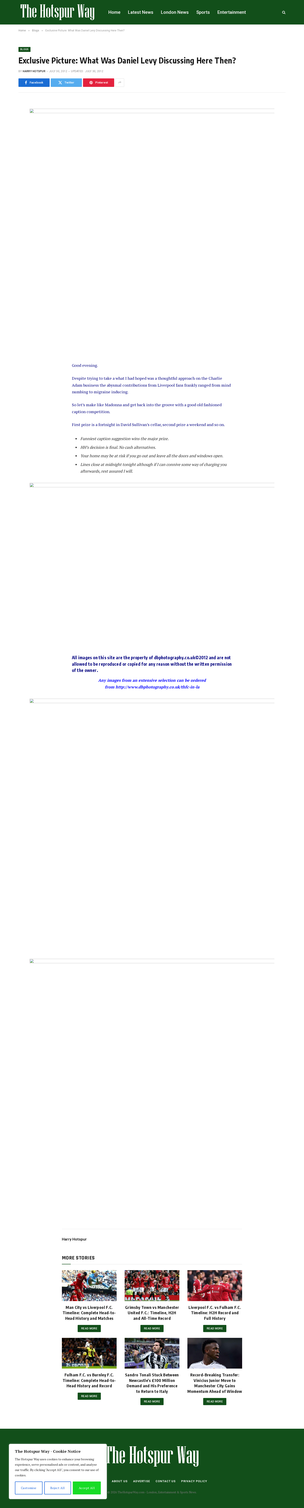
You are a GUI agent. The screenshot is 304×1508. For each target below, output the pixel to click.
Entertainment (231, 12)
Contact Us (166, 1481)
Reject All (57, 1488)
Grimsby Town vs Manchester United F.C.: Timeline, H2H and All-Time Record (152, 1313)
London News (175, 12)
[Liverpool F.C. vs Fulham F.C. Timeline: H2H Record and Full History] (214, 1285)
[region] (58, 1471)
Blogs (24, 49)
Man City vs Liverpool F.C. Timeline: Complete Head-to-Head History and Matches (89, 1313)
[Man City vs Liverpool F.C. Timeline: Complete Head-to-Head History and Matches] (89, 1285)
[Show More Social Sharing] (119, 82)
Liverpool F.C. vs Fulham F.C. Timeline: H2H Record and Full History (214, 1313)
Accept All (87, 1488)
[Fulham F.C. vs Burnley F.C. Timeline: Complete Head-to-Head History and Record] (89, 1353)
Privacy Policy (194, 1481)
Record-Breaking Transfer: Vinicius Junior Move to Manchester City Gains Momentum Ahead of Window (214, 1383)
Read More (89, 1328)
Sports (203, 12)
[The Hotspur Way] (57, 12)
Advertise (141, 1481)
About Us (120, 1481)
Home (114, 12)
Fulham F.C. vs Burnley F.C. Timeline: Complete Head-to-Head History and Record (89, 1380)
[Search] (283, 12)
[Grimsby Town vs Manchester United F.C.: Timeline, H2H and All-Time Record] (152, 1285)
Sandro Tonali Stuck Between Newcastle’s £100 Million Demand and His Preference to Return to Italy (152, 1383)
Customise (28, 1488)
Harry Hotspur (34, 71)
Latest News (140, 12)
